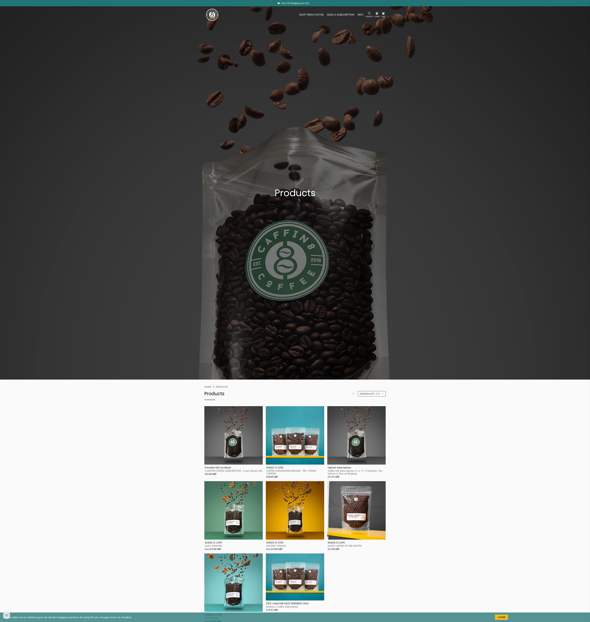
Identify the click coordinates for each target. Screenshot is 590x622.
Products (222, 387)
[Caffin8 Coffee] (212, 15)
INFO (360, 14)
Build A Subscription (340, 14)
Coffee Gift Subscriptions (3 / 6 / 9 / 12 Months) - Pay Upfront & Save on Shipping (355, 472)
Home (207, 387)
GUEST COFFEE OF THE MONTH (345, 545)
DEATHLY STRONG (276, 545)
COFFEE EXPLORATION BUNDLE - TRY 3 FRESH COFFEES (291, 472)
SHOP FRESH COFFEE (311, 14)
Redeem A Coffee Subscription (282, 606)
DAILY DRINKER (213, 545)
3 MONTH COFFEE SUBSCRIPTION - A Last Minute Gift (233, 470)
